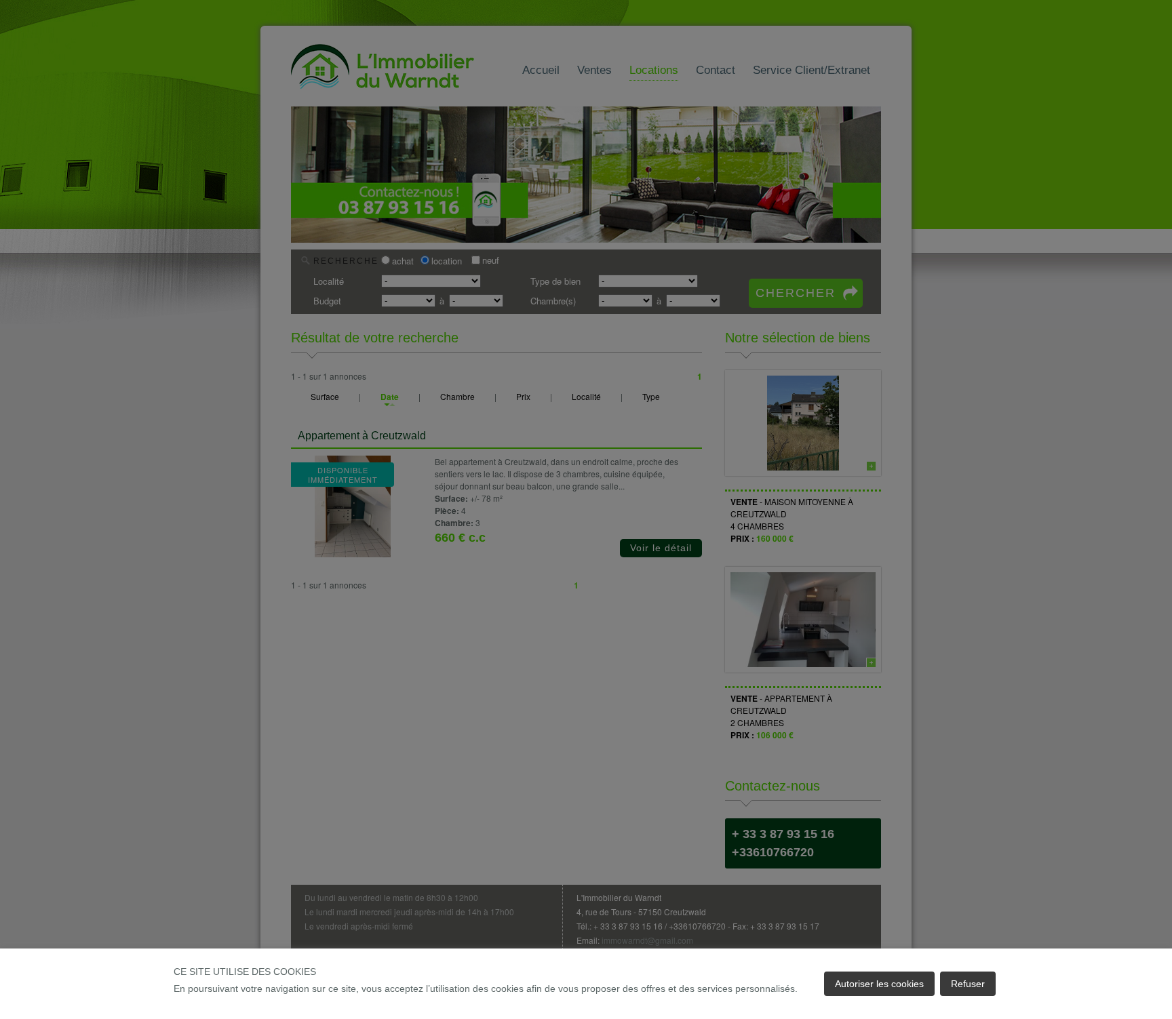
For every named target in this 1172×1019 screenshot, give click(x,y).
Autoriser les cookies (879, 983)
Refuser (968, 983)
